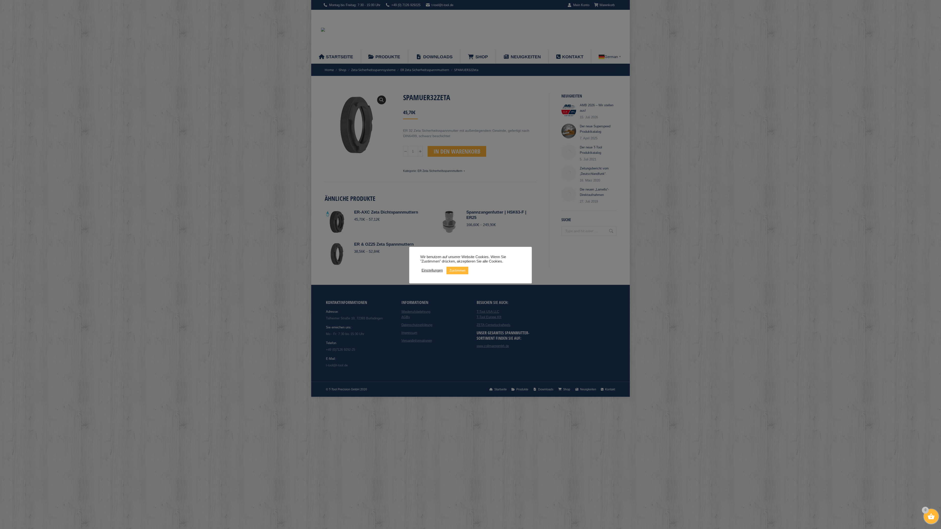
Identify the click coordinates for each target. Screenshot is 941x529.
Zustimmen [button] (457, 270)
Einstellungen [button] (432, 270)
